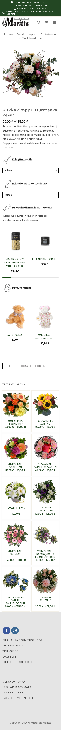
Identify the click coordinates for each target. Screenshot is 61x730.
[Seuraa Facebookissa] (6, 630)
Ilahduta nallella (21, 287)
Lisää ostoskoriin (33, 366)
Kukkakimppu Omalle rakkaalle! (45, 466)
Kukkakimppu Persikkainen (15, 422)
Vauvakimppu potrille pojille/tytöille (16, 600)
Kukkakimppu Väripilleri (15, 466)
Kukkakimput (48, 34)
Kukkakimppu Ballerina (45, 599)
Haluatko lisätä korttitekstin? (29, 183)
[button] (38, 22)
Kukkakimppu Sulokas (15, 553)
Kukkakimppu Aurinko (45, 422)
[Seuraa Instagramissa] (15, 630)
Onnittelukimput (32, 38)
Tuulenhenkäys (15, 508)
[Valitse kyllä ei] (30, 195)
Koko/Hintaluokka (22, 159)
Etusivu (8, 34)
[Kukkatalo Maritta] (17, 22)
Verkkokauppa (26, 34)
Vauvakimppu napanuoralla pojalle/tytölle (45, 554)
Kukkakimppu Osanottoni (45, 509)
